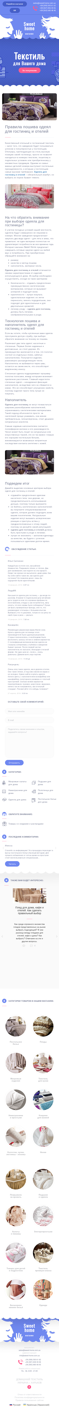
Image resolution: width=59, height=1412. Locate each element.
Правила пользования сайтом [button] (29, 1400)
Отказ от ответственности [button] (30, 1394)
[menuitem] (15, 1405)
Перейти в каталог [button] (14, 4)
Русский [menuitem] (16, 1404)
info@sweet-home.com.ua (29, 1355)
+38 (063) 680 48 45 (48, 10)
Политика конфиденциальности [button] (29, 1397)
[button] (29, 1387)
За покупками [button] (29, 70)
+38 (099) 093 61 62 (48, 6)
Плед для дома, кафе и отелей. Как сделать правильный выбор (29, 910)
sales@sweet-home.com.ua (44, 3)
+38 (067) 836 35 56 (48, 8)
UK (14, 10)
